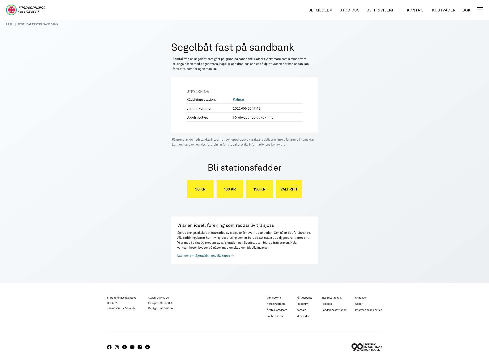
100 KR (230, 189)
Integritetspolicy (331, 297)
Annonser (361, 297)
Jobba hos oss (275, 315)
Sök (466, 10)
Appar (358, 303)
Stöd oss (350, 10)
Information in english (368, 309)
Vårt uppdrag (304, 297)
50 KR (200, 189)
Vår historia (274, 297)
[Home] (25, 10)
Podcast (326, 303)
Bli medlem (320, 10)
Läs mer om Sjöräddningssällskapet (203, 255)
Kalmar (238, 99)
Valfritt (289, 189)
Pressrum (302, 303)
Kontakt (416, 10)
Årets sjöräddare (277, 309)
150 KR (259, 189)
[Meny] (480, 10)
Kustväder (444, 10)
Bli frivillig (380, 10)
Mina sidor (302, 315)
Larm (10, 24)
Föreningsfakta (276, 303)
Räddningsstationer (333, 309)
